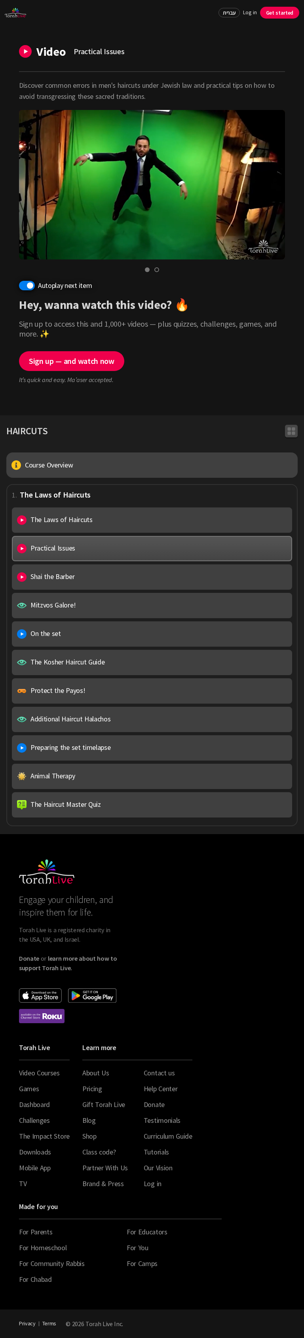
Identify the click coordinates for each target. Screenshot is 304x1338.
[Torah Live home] (15, 12)
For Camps (142, 1263)
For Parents (35, 1231)
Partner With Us (105, 1167)
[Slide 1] (147, 269)
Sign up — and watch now (71, 361)
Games (29, 1088)
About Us (95, 1072)
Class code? (99, 1151)
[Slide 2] (156, 269)
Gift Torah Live (103, 1104)
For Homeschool (43, 1247)
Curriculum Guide (168, 1136)
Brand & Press (103, 1183)
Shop (89, 1136)
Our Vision (158, 1167)
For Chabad (35, 1279)
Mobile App (35, 1167)
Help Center (160, 1088)
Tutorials (156, 1151)
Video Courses (39, 1072)
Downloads (35, 1151)
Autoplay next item (65, 285)
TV (23, 1183)
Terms (49, 1323)
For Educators (147, 1231)
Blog (89, 1120)
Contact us (159, 1072)
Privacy (27, 1323)
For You (137, 1247)
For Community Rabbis (52, 1263)
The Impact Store (44, 1136)
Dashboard (34, 1104)
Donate (154, 1104)
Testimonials (162, 1120)
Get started (279, 12)
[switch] (27, 285)
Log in (249, 12)
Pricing (92, 1088)
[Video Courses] (291, 431)
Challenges (34, 1120)
